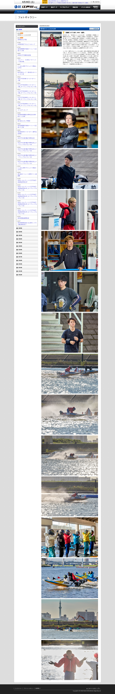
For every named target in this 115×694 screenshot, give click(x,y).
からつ (55, 2)
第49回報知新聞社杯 (23, 218)
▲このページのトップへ (93, 688)
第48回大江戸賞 (22, 39)
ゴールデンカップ (23, 110)
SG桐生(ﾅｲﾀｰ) (81, 2)
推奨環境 (37, 688)
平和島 (59, 2)
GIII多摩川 (64, 2)
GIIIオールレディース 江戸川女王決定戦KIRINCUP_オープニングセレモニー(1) (27, 212)
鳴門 (52, 2)
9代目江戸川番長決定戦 (24, 55)
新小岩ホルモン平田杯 (24, 121)
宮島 (76, 2)
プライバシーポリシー (29, 688)
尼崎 (73, 2)
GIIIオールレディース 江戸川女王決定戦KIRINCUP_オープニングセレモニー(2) (27, 204)
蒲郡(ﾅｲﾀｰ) (88, 2)
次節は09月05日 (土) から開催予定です (58, 1)
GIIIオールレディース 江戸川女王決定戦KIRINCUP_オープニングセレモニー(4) (27, 188)
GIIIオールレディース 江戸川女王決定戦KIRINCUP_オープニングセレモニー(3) (27, 196)
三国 (49, 2)
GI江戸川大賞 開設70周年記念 (26, 138)
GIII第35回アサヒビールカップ (26, 44)
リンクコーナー (18, 688)
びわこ (70, 2)
